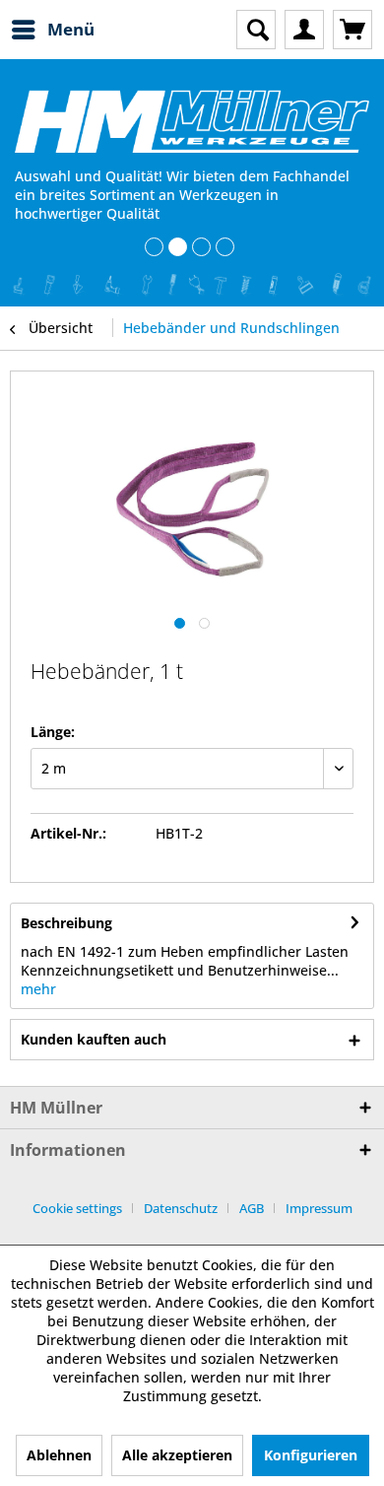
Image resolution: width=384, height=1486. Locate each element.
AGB (251, 1208)
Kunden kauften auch (93, 1039)
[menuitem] (52, 29)
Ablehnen (59, 1455)
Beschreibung (66, 922)
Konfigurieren (310, 1455)
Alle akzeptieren (177, 1455)
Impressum (319, 1208)
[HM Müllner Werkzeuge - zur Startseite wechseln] (192, 121)
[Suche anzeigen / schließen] (256, 29)
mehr (38, 988)
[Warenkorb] (352, 29)
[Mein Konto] (304, 29)
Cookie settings (77, 1208)
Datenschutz (181, 1208)
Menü (71, 29)
